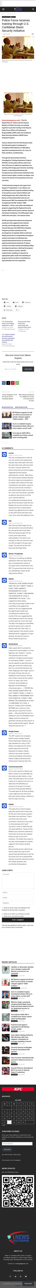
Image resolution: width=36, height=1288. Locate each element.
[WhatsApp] (17, 383)
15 (14, 1115)
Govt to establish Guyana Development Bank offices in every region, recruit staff (23, 426)
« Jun (3, 1125)
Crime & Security (11, 14)
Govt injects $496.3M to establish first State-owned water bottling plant (22, 435)
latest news (5, 428)
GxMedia (17, 1285)
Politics (13, 17)
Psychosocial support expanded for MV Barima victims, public (20, 1027)
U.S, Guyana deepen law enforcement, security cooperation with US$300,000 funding (8, 338)
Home (3, 14)
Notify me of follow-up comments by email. (17, 914)
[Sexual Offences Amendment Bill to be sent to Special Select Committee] (6, 1071)
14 (9, 1115)
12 (32, 1111)
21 (9, 1118)
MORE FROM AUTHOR (21, 407)
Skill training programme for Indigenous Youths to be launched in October (26, 398)
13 (4, 1115)
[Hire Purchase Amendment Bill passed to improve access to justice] (6, 1060)
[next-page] (6, 442)
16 (19, 1115)
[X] (8, 383)
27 (4, 1122)
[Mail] (15, 1276)
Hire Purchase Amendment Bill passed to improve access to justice (22, 1060)
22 (14, 1118)
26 (32, 1118)
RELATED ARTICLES (7, 407)
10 (23, 1111)
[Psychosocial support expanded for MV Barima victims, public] (6, 1027)
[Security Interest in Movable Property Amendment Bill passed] (6, 1050)
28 (9, 1122)
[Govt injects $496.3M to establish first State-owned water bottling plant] (7, 435)
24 (23, 1118)
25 (27, 1118)
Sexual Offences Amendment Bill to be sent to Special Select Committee (22, 1070)
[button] (3, 9)
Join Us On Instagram (14, 1160)
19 (32, 1115)
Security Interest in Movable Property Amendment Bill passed (21, 1049)
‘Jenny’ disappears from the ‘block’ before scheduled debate (9, 397)
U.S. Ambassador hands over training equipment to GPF (8, 323)
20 (4, 1118)
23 (19, 1118)
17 (23, 1115)
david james (13, 644)
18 (27, 1115)
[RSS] (21, 1276)
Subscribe (28, 369)
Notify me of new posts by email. (14, 916)
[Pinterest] (13, 383)
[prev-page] (3, 442)
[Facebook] (4, 383)
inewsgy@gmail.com (21, 1263)
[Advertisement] (19, 3)
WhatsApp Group (12, 1172)
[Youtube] (26, 1276)
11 (27, 1111)
